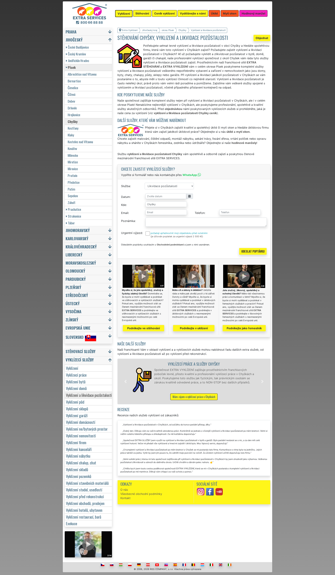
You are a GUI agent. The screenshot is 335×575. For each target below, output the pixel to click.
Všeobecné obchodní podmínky (141, 494)
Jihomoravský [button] (78, 230)
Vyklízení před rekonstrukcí (85, 496)
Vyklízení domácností (80, 422)
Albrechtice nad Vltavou (82, 74)
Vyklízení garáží (77, 415)
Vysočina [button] (73, 311)
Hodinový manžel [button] (253, 13)
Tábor (71, 222)
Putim (71, 189)
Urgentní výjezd (131, 233)
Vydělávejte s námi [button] (193, 13)
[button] (125, 381)
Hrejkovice (74, 114)
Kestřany (73, 128)
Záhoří (71, 202)
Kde (123, 205)
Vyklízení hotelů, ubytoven (84, 510)
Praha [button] (71, 31)
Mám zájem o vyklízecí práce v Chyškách (194, 397)
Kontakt (125, 498)
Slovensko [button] (75, 337)
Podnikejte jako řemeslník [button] (244, 328)
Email (124, 213)
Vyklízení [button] (124, 13)
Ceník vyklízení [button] (164, 13)
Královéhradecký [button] (81, 246)
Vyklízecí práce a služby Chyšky (194, 364)
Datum (125, 197)
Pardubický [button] (76, 279)
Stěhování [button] (142, 13)
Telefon (199, 213)
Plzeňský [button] (73, 287)
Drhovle (72, 107)
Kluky (71, 134)
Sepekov (73, 195)
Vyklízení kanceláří (79, 449)
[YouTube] (219, 491)
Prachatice (74, 209)
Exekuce (71, 523)
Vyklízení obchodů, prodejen (85, 503)
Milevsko (73, 155)
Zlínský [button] (72, 319)
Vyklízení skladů (77, 469)
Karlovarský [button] (77, 238)
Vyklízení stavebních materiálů (87, 483)
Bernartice (74, 80)
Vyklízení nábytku (78, 456)
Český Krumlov (77, 53)
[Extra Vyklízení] (89, 11)
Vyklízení (72, 368)
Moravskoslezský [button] (81, 263)
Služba (125, 186)
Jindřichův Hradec (78, 60)
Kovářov (72, 148)
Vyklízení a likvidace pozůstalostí (89, 395)
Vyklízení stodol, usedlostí (84, 489)
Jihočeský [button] (74, 40)
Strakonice (74, 216)
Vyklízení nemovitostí (81, 435)
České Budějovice (78, 47)
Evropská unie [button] (78, 328)
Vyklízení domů (76, 388)
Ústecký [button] (73, 303)
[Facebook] (210, 491)
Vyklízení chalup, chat (81, 462)
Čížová (71, 94)
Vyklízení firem (76, 442)
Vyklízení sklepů (77, 408)
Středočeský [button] (77, 295)
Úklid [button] (214, 13)
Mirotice (73, 161)
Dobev (71, 101)
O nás (124, 489)
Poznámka (128, 221)
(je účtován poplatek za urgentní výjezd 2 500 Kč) (177, 236)
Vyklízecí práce (76, 375)
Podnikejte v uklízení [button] (194, 328)
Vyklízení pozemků (78, 476)
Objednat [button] (262, 38)
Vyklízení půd (75, 402)
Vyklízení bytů (75, 381)
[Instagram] (200, 491)
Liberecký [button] (74, 254)
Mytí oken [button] (229, 13)
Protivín (72, 175)
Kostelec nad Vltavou (80, 141)
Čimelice (73, 87)
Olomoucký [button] (75, 271)
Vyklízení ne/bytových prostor (87, 429)
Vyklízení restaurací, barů (83, 517)
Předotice (74, 182)
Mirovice (73, 168)
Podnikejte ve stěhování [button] (143, 328)
